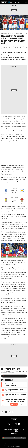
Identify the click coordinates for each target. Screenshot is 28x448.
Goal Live (22, 429)
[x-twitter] (12, 424)
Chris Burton (4, 33)
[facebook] (9, 424)
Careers (24, 427)
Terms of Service (11, 427)
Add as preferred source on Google (15, 376)
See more (14, 404)
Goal (8, 443)
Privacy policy (19, 427)
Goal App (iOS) (16, 429)
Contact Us (4, 427)
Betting (11, 431)
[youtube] (19, 424)
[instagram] (15, 424)
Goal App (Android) (8, 429)
